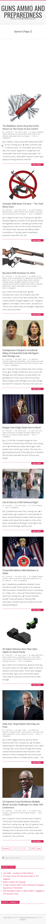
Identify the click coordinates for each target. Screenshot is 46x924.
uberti (14, 286)
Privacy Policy (8, 917)
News (27, 813)
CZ (15, 280)
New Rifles (26, 282)
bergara (18, 278)
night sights (36, 659)
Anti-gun (34, 431)
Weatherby (21, 286)
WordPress (23, 919)
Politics (30, 734)
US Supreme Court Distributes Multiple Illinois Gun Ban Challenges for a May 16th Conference (22, 804)
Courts (34, 811)
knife (25, 134)
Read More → (37, 164)
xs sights (12, 661)
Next (39, 848)
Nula (32, 282)
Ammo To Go (36, 276)
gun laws (18, 134)
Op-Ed (38, 134)
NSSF (4, 435)
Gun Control (30, 212)
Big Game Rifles (27, 278)
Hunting (36, 280)
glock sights (17, 659)
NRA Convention (32, 578)
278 (32, 848)
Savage (16, 284)
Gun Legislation (8, 214)
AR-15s (33, 210)
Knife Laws (31, 134)
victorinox (26, 136)
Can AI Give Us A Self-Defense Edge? (20, 502)
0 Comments (37, 214)
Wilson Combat (31, 286)
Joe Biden (27, 433)
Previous (5, 848)
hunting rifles (7, 282)
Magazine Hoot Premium (28, 917)
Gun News (19, 433)
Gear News (11, 134)
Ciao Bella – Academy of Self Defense (18, 873)
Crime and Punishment (17, 361)
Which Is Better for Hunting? (14, 882)
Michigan (18, 363)
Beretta (11, 278)
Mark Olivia (35, 433)
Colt (8, 280)
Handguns (27, 659)
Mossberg (17, 282)
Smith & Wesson (36, 284)
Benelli (5, 278)
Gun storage (31, 361)
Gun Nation (11, 433)
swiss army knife (15, 136)
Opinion (5, 136)
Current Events (18, 212)
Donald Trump (7, 578)
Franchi (20, 280)
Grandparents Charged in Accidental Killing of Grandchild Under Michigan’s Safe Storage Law (20, 353)
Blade (34, 132)
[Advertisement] (23, 63)
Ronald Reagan (23, 435)
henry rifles (27, 280)
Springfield (6, 286)
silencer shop (25, 284)
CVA (12, 280)
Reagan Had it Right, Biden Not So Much (21, 427)
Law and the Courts (17, 813)
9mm (33, 655)
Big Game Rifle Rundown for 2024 (18, 273)
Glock (28, 657)
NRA (24, 578)
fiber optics (12, 657)
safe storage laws (35, 363)
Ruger (11, 284)
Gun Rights (18, 578)
